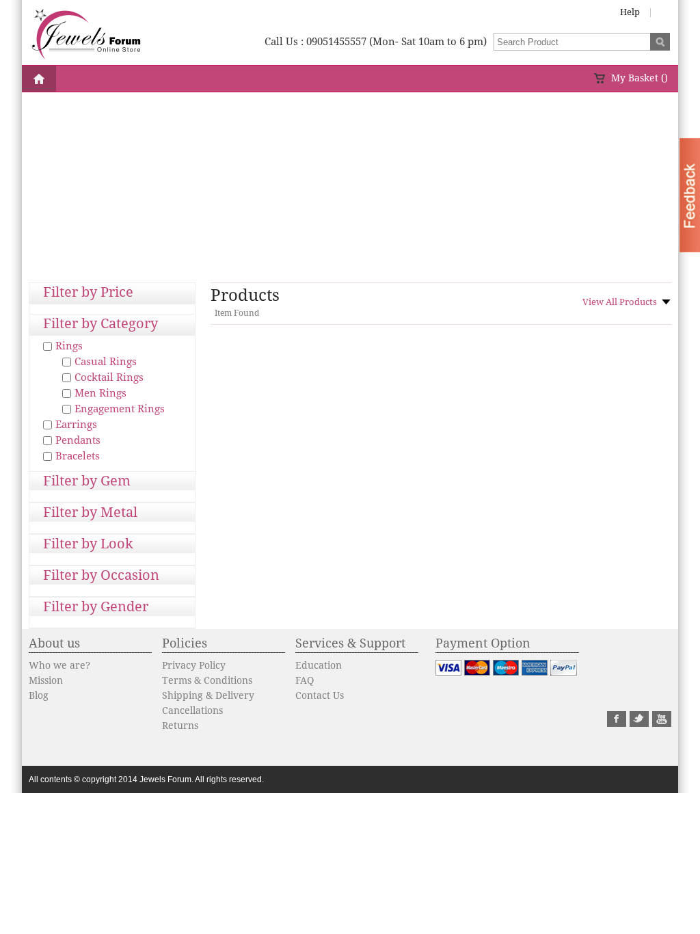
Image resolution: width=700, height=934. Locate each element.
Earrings (76, 424)
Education (318, 665)
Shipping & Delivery (208, 695)
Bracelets (77, 456)
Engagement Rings (120, 409)
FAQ (304, 680)
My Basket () (639, 77)
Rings (69, 346)
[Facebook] (616, 724)
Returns (180, 725)
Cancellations (192, 710)
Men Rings (100, 393)
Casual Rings (106, 362)
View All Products (619, 302)
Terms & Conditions (207, 680)
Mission (46, 680)
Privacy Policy (194, 665)
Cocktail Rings (109, 377)
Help (630, 12)
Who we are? (59, 665)
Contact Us (319, 695)
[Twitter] (639, 724)
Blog (39, 695)
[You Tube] (661, 724)
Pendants (77, 440)
